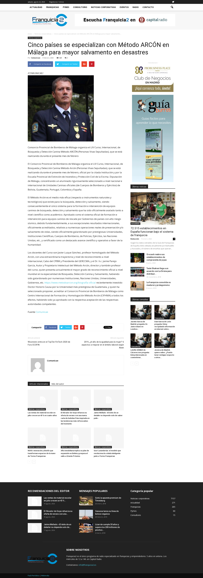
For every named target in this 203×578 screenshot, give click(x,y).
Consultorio (80, 7)
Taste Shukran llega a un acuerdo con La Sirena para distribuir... (159, 271)
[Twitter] (173, 2)
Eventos (124, 7)
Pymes (66, 7)
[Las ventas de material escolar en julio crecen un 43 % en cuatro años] (43, 400)
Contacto (148, 7)
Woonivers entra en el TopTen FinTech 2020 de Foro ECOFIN (49, 343)
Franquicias (52, 7)
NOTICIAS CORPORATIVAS (103, 7)
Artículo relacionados (38, 384)
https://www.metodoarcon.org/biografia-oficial (70, 282)
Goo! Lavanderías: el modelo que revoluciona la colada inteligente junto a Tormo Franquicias (107, 453)
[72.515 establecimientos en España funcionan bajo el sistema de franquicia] (152, 208)
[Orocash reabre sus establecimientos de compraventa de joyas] (137, 258)
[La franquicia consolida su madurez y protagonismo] (137, 286)
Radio (136, 7)
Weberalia (45, 575)
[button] (172, 7)
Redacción (134, 239)
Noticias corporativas (35, 38)
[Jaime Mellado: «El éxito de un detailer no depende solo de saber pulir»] (109, 400)
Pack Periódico (33, 575)
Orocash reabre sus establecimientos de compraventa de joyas (157, 257)
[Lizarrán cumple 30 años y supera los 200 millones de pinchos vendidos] (86, 528)
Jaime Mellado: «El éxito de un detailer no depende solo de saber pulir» (108, 415)
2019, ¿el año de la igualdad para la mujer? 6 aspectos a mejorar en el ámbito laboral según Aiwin (103, 345)
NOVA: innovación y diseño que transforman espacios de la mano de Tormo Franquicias (41, 453)
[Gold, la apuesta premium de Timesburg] (86, 501)
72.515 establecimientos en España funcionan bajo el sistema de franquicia (151, 232)
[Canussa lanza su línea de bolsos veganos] (86, 514)
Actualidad (36, 7)
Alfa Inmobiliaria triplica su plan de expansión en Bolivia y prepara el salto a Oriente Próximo (75, 453)
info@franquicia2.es (87, 565)
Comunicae (35, 58)
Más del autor (58, 384)
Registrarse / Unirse (56, 2)
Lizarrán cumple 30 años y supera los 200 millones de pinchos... (107, 527)
